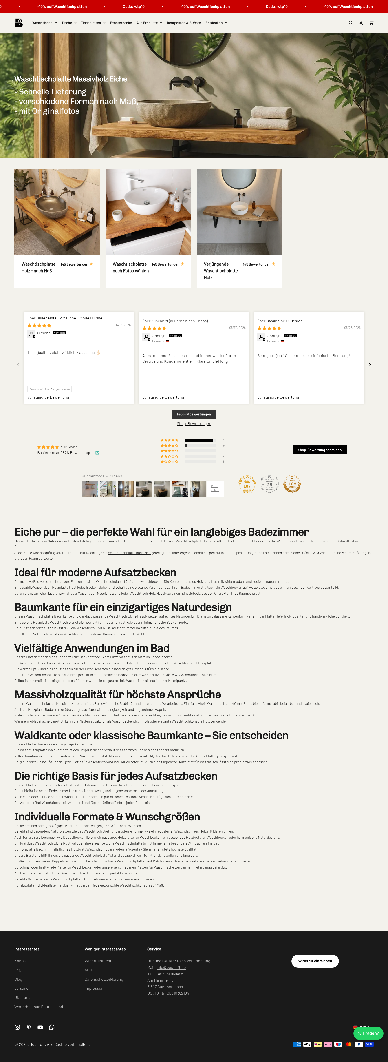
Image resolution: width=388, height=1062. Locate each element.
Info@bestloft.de (171, 967)
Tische (67, 22)
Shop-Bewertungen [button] (194, 423)
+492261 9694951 (170, 973)
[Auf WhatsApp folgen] (52, 1027)
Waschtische (42, 22)
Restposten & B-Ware (184, 22)
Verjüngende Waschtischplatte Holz (221, 270)
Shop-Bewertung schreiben (320, 450)
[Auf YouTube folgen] (40, 1027)
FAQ (17, 969)
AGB (88, 969)
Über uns (22, 997)
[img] (39, 325)
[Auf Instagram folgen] (17, 1027)
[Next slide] (370, 364)
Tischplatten (91, 22)
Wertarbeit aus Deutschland (38, 1006)
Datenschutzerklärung (104, 979)
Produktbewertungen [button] (194, 414)
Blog (18, 979)
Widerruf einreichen (315, 961)
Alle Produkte (147, 22)
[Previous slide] (18, 364)
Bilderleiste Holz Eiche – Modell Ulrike (69, 317)
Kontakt (21, 960)
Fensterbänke (121, 22)
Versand (21, 988)
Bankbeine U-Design (284, 320)
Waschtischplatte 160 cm (72, 879)
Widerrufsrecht (98, 960)
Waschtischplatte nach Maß (129, 552)
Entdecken (214, 22)
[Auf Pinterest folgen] (29, 1027)
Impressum (95, 988)
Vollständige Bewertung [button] (48, 397)
